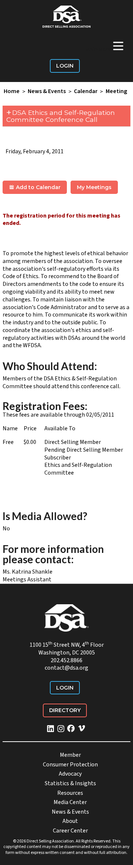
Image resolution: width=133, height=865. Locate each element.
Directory (65, 710)
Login (65, 65)
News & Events (47, 92)
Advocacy (70, 774)
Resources (70, 793)
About (70, 821)
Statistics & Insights (70, 783)
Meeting (116, 92)
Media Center (70, 802)
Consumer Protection (70, 764)
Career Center (70, 831)
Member (70, 755)
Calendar (86, 92)
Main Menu (105, 46)
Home (12, 92)
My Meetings (94, 187)
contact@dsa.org (66, 668)
